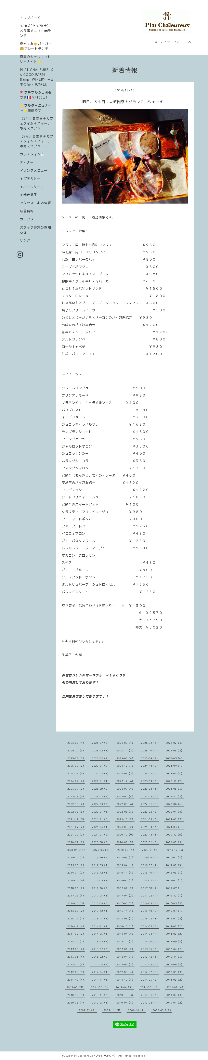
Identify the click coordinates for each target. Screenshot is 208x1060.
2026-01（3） (76, 750)
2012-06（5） (175, 964)
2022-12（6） (150, 796)
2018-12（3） (101, 872)
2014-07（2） (76, 933)
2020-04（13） (76, 850)
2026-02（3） (175, 743)
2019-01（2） (76, 872)
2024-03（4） (175, 773)
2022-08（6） (125, 804)
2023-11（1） (150, 781)
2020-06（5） (150, 842)
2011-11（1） (101, 979)
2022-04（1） (101, 811)
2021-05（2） (125, 827)
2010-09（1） (150, 995)
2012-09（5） (101, 964)
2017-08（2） (150, 888)
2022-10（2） (76, 804)
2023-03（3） (76, 796)
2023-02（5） (101, 796)
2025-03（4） (175, 758)
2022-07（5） (150, 804)
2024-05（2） (150, 773)
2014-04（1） (125, 933)
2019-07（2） (175, 857)
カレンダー (28, 219)
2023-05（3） (175, 788)
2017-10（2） (101, 888)
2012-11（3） (175, 956)
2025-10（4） (150, 750)
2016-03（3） (175, 903)
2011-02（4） (175, 987)
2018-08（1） (175, 872)
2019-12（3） (175, 850)
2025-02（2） (76, 765)
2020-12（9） (125, 834)
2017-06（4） (76, 895)
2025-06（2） (101, 758)
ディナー (27, 162)
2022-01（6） (175, 811)
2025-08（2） (175, 750)
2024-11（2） (150, 765)
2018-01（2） (76, 888)
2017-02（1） (150, 895)
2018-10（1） (150, 872)
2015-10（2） (150, 911)
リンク (25, 240)
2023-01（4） (125, 796)
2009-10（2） (137, 1010)
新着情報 (27, 211)
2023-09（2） (76, 788)
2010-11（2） (101, 995)
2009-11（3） (112, 1010)
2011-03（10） (150, 987)
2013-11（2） (125, 941)
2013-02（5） (101, 956)
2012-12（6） (150, 956)
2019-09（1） (125, 857)
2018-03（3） (150, 880)
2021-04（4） (150, 827)
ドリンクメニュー (34, 170)
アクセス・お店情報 (35, 203)
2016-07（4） (150, 903)
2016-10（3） (76, 903)
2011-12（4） (76, 979)
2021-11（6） (101, 819)
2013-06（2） (125, 949)
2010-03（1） (150, 1002)
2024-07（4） (101, 773)
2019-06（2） (76, 865)
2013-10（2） (150, 941)
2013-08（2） (76, 949)
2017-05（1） (101, 895)
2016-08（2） (125, 903)
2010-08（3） (175, 995)
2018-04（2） (125, 880)
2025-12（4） (101, 750)
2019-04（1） (125, 865)
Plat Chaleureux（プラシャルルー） (94, 1055)
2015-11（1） (125, 911)
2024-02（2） (76, 781)
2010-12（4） (76, 995)
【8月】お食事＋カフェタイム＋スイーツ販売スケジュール (36, 123)
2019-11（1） (76, 857)
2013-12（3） (101, 941)
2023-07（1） (125, 788)
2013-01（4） (125, 956)
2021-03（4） (175, 827)
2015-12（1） (101, 911)
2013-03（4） (76, 956)
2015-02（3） (150, 918)
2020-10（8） (175, 834)
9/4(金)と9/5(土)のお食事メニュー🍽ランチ (36, 31)
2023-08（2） (101, 788)
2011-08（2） (175, 979)
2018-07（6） (76, 880)
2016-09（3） (101, 903)
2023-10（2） (175, 781)
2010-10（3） (125, 995)
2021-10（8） (125, 819)
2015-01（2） (175, 918)
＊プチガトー (30, 178)
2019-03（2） (150, 865)
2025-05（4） (125, 758)
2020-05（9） (175, 842)
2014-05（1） (101, 933)
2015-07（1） (175, 911)
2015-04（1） (101, 918)
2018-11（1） (125, 872)
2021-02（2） (76, 834)
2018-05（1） (101, 880)
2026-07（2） (101, 743)
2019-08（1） (150, 857)
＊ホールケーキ (32, 186)
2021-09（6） (150, 819)
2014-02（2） (175, 933)
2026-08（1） (76, 743)
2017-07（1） (175, 888)
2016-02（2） (76, 911)
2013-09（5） (175, 941)
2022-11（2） (175, 796)
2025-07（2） (76, 758)
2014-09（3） (150, 926)
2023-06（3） (150, 788)
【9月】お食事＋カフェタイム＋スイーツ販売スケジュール (36, 141)
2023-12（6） (125, 781)
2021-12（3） (76, 819)
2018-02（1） (175, 880)
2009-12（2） (88, 1010)
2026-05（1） (125, 743)
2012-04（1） (101, 972)
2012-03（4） (125, 972)
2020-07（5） (125, 842)
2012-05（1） (76, 972)
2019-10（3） (101, 857)
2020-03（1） (102, 850)
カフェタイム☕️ (32, 154)
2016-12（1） (175, 895)
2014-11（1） (101, 926)
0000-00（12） (162, 1010)
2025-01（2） (101, 765)
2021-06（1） (101, 827)
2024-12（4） (125, 765)
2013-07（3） (101, 949)
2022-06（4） (175, 804)
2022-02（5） (150, 811)
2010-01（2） (175, 1002)
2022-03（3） (125, 811)
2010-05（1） (101, 1002)
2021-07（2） (76, 827)
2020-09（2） (76, 842)
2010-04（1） (125, 1002)
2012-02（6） (150, 972)
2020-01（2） (151, 850)
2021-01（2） (101, 834)
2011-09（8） (150, 979)
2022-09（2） (101, 804)
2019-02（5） (175, 865)
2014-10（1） (125, 926)
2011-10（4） (125, 979)
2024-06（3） (125, 773)
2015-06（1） (76, 918)
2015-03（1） (125, 918)
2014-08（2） (175, 926)
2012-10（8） (76, 964)
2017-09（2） (125, 888)
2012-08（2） (125, 964)
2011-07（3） (75, 987)
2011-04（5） (125, 987)
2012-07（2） (150, 964)
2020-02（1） (126, 850)
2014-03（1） (150, 933)
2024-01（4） (101, 781)
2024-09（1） (175, 765)
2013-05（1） (150, 949)
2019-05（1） (101, 865)
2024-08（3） (76, 773)
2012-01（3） (175, 972)
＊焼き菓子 (28, 195)
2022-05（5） (76, 811)
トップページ (30, 17)
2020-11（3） (150, 834)
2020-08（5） (101, 842)
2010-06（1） (76, 1002)
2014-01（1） (76, 941)
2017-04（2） (125, 895)
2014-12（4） (76, 926)
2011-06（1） (100, 987)
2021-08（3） (175, 819)
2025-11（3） (125, 750)
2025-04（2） (150, 758)
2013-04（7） (175, 949)
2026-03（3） (150, 743)
